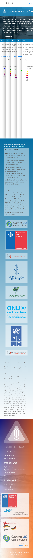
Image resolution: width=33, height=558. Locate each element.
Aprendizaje (7, 487)
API (5, 475)
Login (30, 3)
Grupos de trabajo (9, 458)
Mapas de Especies (10, 472)
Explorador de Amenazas (12, 467)
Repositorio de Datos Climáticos (14, 470)
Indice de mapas (9, 455)
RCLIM (11, 3)
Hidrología (21, 146)
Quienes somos (9, 490)
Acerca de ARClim (9, 484)
